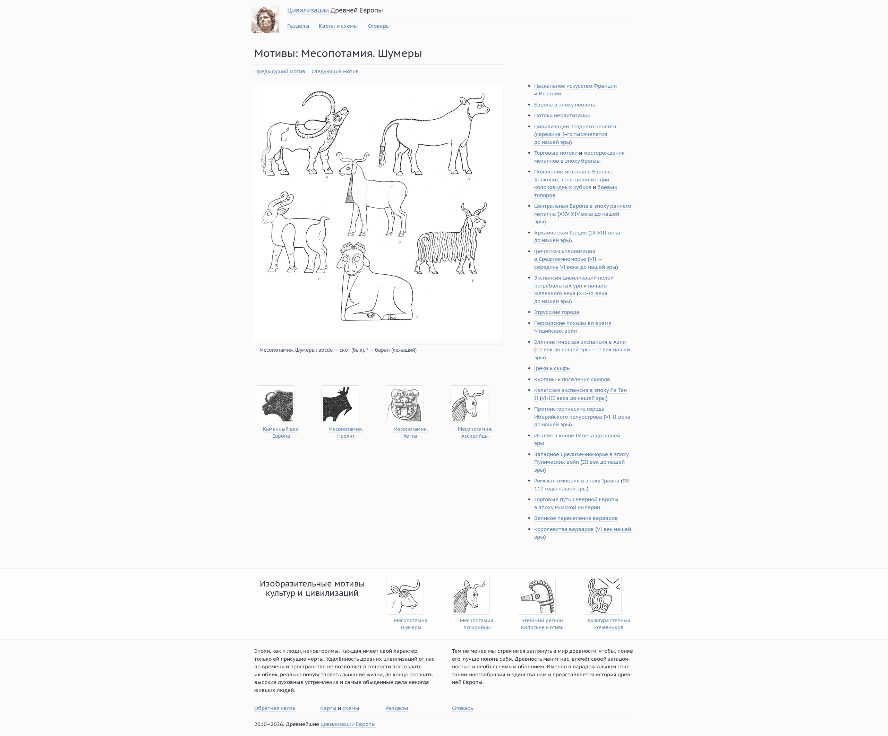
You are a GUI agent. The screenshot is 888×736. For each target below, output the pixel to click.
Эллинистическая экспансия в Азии (580, 342)
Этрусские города (556, 312)
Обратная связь (275, 708)
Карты (327, 26)
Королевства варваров (564, 529)
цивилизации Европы (348, 724)
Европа (281, 436)
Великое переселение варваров (576, 518)
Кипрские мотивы (543, 628)
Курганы (545, 379)
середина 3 (550, 134)
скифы (562, 368)
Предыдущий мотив (279, 71)
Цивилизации (308, 10)
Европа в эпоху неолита (565, 104)
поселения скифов (586, 379)
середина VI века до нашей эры (575, 267)
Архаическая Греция (560, 232)
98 (626, 480)
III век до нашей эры (563, 349)
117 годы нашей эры (560, 488)
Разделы (298, 26)
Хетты (410, 436)
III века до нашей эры (577, 398)
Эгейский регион (542, 621)
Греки (541, 368)
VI (544, 398)
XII (582, 293)
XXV (564, 214)
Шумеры (411, 628)
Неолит (346, 436)
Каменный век (280, 429)
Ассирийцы (475, 436)
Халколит (546, 179)
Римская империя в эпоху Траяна (577, 480)
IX (592, 232)
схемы (349, 26)
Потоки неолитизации (562, 115)
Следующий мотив (335, 71)
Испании (550, 93)
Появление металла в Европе (572, 171)
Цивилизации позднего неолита (575, 126)
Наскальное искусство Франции (575, 86)
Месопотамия (345, 429)
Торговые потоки (556, 152)
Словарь (378, 26)
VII (593, 259)
